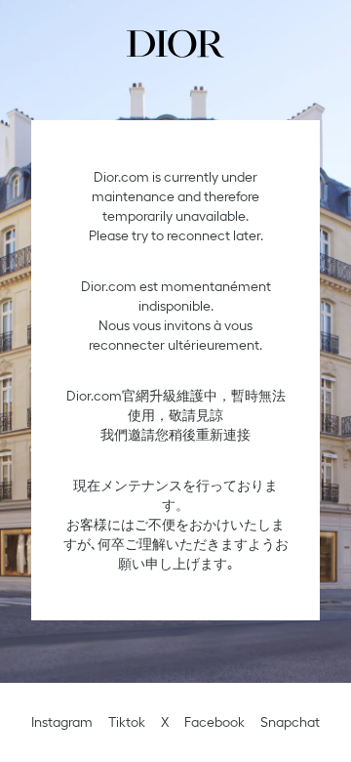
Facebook (214, 722)
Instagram (62, 722)
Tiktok (126, 722)
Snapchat (290, 722)
